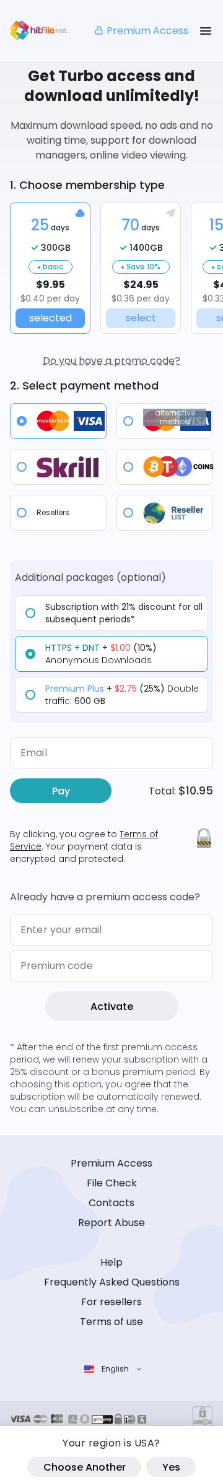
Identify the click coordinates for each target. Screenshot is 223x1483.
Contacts (111, 1203)
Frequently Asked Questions (112, 1282)
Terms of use (111, 1322)
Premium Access (147, 31)
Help (111, 1262)
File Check (112, 1183)
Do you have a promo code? (111, 361)
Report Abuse (111, 1223)
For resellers (111, 1302)
